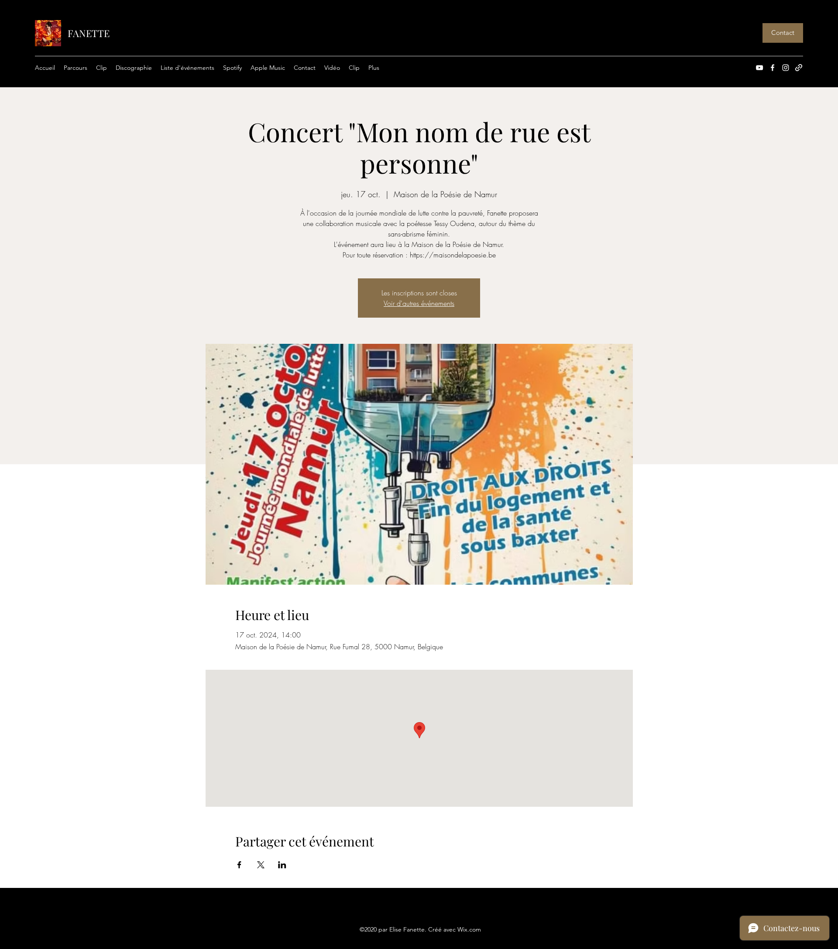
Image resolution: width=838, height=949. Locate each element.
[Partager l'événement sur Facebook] (239, 864)
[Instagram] (785, 67)
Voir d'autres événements (419, 303)
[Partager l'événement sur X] (261, 864)
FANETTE (89, 33)
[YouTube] (759, 67)
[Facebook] (772, 67)
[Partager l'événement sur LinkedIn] (282, 864)
